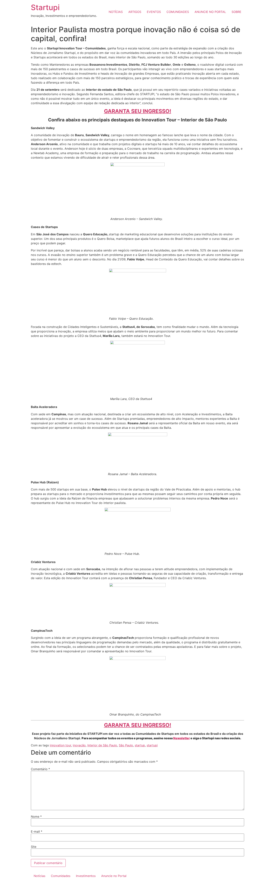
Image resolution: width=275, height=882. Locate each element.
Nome (36, 816)
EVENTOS (154, 12)
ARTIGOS (134, 12)
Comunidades (60, 876)
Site (33, 846)
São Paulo (126, 745)
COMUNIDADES (177, 12)
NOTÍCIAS (116, 12)
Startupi (45, 7)
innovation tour (60, 745)
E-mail (36, 831)
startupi (152, 745)
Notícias (39, 876)
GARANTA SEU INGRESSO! (137, 111)
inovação (79, 745)
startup (140, 745)
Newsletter (181, 738)
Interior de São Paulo (102, 745)
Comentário (40, 769)
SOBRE (236, 12)
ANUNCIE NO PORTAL (210, 12)
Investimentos (86, 876)
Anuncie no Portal (113, 876)
